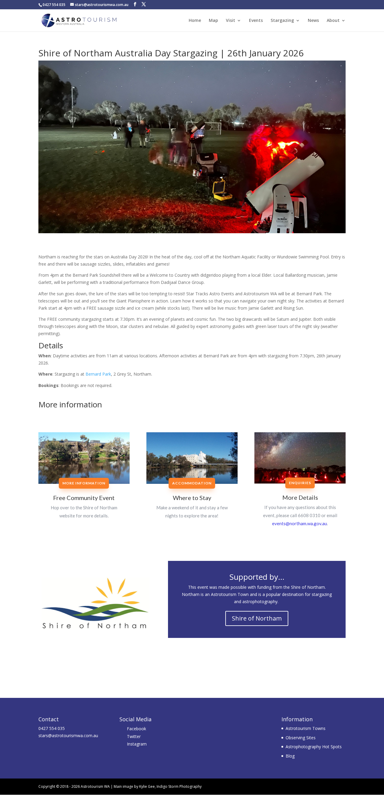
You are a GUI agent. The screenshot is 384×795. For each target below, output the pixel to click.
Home (195, 20)
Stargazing (282, 20)
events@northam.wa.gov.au (299, 523)
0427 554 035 (51, 728)
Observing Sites (301, 737)
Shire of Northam (257, 618)
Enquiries (300, 483)
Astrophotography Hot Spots (314, 746)
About (333, 20)
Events (256, 20)
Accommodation (192, 483)
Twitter (134, 736)
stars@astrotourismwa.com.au (68, 735)
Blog (290, 756)
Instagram (137, 744)
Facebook (136, 728)
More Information (83, 483)
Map (213, 20)
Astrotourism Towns (306, 728)
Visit (230, 20)
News (313, 20)
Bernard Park (98, 374)
